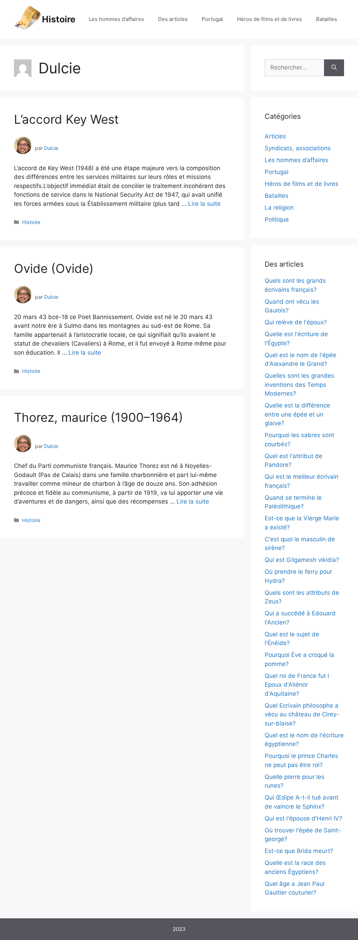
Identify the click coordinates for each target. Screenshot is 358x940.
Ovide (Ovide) (54, 268)
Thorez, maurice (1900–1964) (98, 417)
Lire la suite (204, 203)
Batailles (326, 19)
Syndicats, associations (298, 148)
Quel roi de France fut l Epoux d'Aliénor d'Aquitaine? (297, 684)
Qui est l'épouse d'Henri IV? (303, 818)
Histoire (59, 19)
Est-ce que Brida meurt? (299, 850)
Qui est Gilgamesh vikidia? (302, 559)
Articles (275, 136)
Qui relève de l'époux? (296, 322)
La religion (279, 207)
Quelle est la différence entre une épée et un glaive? (297, 414)
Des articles (173, 19)
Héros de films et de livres (269, 19)
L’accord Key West (66, 119)
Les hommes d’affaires (116, 19)
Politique (277, 219)
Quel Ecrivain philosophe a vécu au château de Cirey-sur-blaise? (302, 714)
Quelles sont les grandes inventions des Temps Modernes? (299, 384)
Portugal (212, 19)
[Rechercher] (334, 67)
